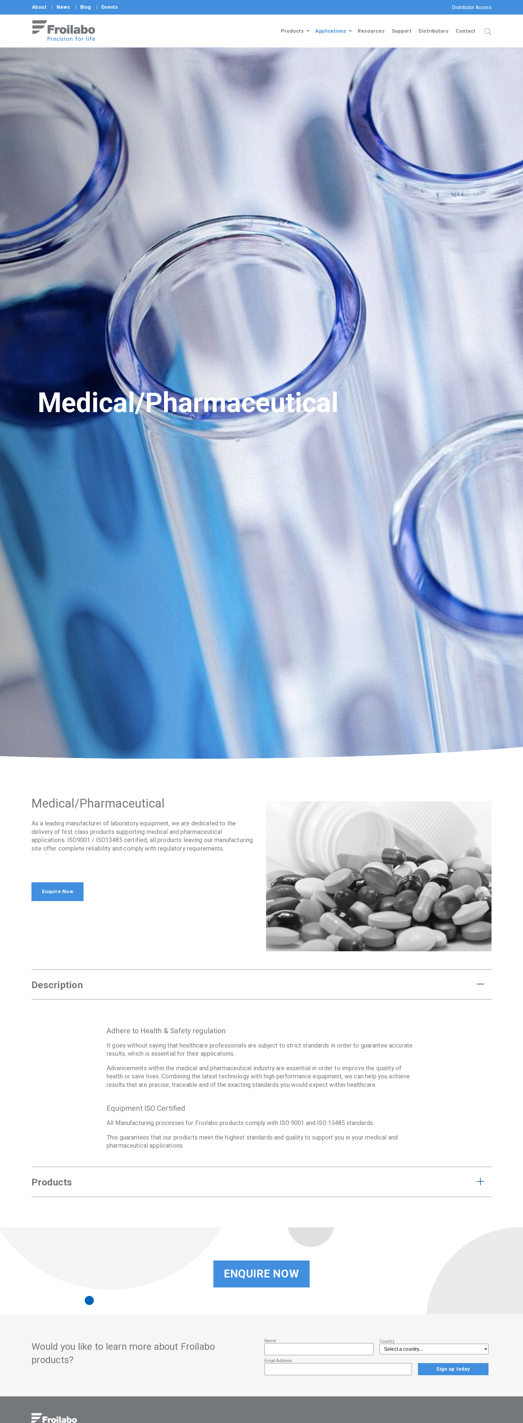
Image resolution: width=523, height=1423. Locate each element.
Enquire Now (57, 891)
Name (270, 1340)
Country (387, 1341)
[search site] (488, 31)
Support (402, 31)
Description (57, 985)
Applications (330, 31)
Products (292, 31)
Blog (85, 7)
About (39, 7)
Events (109, 7)
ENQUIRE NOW (261, 1273)
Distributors (434, 31)
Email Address (278, 1360)
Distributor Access (472, 7)
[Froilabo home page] (63, 39)
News (63, 7)
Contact (465, 31)
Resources (371, 31)
